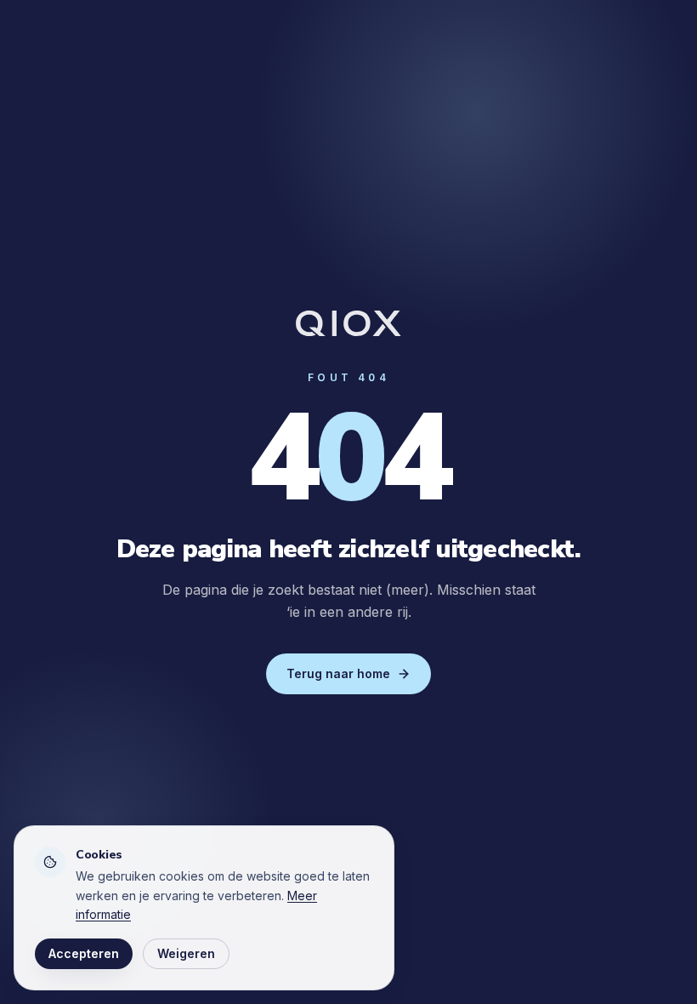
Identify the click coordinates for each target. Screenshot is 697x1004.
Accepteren (83, 953)
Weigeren (186, 953)
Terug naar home (338, 673)
